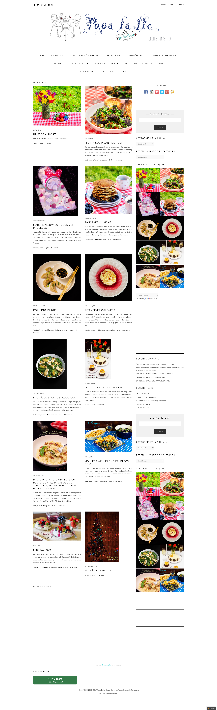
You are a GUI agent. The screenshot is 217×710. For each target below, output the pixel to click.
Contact (180, 4)
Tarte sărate (58, 63)
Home (163, 4)
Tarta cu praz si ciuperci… (146, 370)
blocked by (58, 680)
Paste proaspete (37, 505)
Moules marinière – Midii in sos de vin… (160, 364)
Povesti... (35, 143)
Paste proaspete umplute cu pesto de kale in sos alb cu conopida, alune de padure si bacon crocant (54, 484)
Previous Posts (44, 586)
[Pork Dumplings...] (148, 228)
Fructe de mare (89, 160)
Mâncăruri (49, 415)
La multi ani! (161, 377)
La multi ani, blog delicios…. (104, 387)
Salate (162, 63)
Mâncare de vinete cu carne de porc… (160, 374)
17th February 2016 (39, 306)
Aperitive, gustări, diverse (84, 55)
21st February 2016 (90, 218)
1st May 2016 (37, 130)
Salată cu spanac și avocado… (54, 397)
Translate (153, 299)
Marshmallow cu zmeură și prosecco (151, 400)
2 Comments (118, 481)
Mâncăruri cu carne (106, 63)
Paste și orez (79, 63)
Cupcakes (87, 330)
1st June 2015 (37, 546)
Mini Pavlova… (43, 550)
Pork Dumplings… (45, 310)
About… (171, 4)
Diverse (41, 248)
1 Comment (73, 567)
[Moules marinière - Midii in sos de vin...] (172, 276)
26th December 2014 (91, 566)
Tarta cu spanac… (163, 381)
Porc (67, 330)
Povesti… (127, 72)
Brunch (87, 239)
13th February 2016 (90, 306)
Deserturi (108, 72)
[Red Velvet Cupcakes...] (172, 228)
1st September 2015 (90, 383)
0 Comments (49, 143)
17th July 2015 (89, 457)
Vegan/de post (136, 55)
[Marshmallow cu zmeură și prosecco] (148, 204)
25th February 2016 (39, 220)
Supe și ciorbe (114, 55)
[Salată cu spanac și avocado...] (148, 252)
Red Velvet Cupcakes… (101, 310)
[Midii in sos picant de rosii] (172, 180)
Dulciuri (99, 330)
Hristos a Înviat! (45, 134)
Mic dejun (56, 55)
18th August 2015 (38, 475)
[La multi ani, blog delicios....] (172, 252)
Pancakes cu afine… (99, 222)
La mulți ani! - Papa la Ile (145, 377)
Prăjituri (60, 567)
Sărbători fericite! (98, 570)
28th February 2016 (90, 138)
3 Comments (100, 404)
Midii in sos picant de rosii (104, 142)
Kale (100, 694)
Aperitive (35, 330)
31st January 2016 (38, 393)
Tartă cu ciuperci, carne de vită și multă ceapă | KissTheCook (158, 368)
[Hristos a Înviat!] (148, 180)
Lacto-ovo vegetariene (165, 55)
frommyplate (107, 665)
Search (160, 127)
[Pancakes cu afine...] (172, 204)
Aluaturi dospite (86, 72)
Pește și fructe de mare (137, 63)
